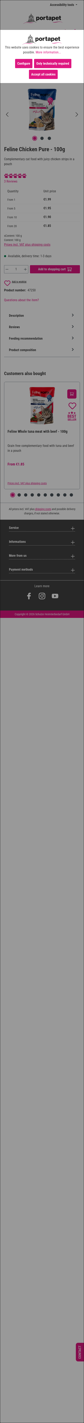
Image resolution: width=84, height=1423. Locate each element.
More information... (48, 52)
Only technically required (52, 63)
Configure (23, 63)
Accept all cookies (43, 74)
